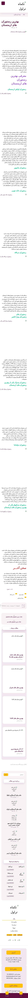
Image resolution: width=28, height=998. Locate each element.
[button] (3, 3)
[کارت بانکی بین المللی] (14, 834)
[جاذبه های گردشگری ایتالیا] (14, 790)
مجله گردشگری (20, 598)
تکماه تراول (21, 594)
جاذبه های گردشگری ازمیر (14, 853)
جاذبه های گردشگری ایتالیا (14, 795)
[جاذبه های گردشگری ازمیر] (14, 848)
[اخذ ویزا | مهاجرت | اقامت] (20, 6)
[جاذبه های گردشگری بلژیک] (14, 804)
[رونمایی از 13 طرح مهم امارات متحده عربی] (14, 818)
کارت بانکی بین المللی (14, 839)
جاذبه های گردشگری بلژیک (14, 809)
